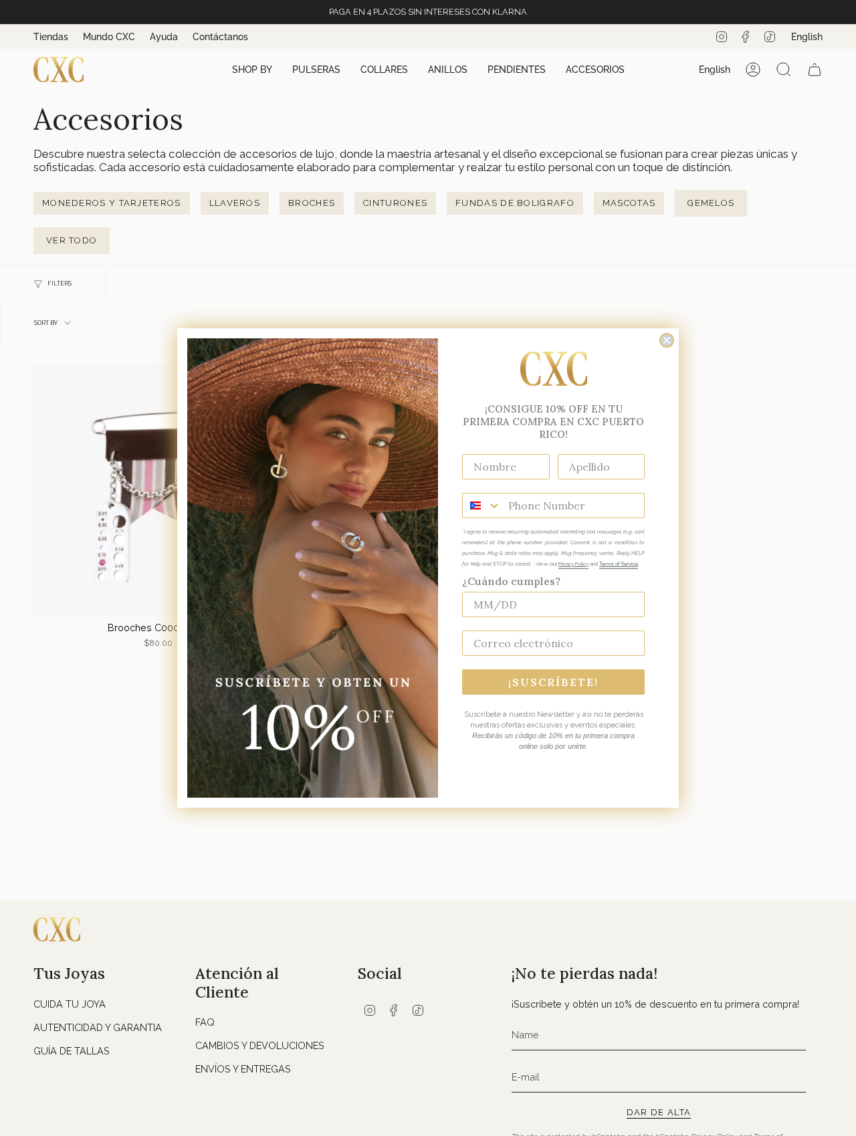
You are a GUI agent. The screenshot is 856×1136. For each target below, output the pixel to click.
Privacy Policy (573, 563)
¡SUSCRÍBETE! (553, 682)
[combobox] (482, 505)
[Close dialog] (666, 340)
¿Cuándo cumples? (511, 581)
